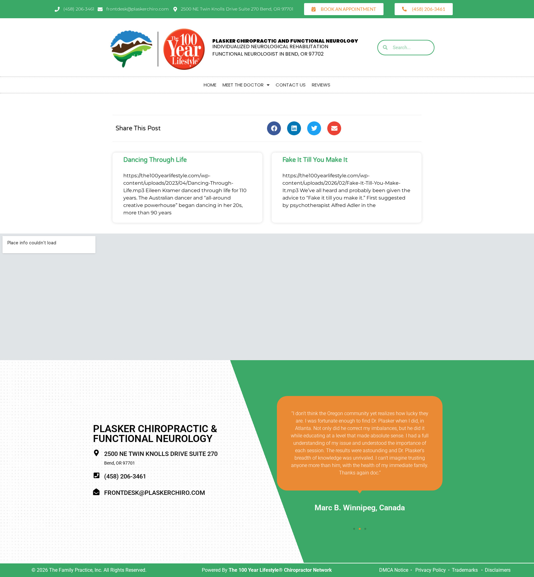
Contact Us (291, 85)
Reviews (321, 85)
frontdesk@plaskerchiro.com (154, 492)
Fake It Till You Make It (315, 160)
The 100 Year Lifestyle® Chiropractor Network (280, 570)
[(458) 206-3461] (96, 475)
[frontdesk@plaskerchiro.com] (96, 492)
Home (210, 85)
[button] (274, 128)
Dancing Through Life (155, 160)
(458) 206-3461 (125, 476)
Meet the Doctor (243, 85)
